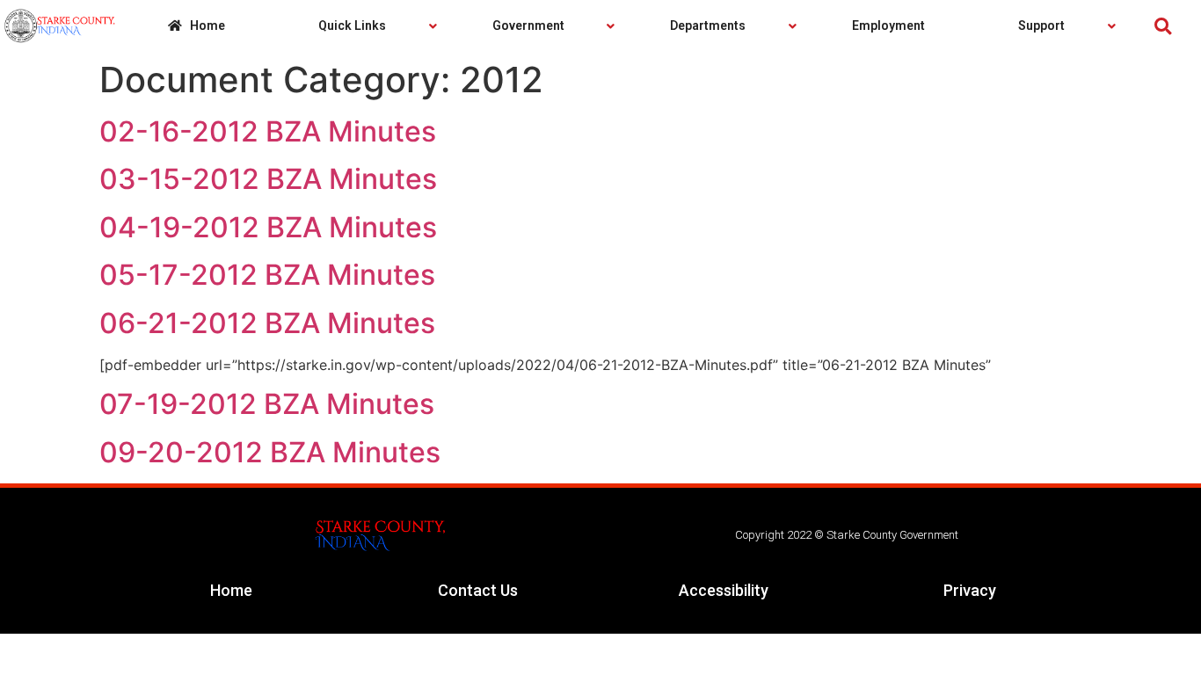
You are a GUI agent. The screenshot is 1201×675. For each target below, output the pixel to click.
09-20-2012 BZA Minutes (269, 452)
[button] (1162, 26)
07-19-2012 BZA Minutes (266, 404)
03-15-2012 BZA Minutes (268, 179)
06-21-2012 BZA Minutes (267, 323)
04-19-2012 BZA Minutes (268, 227)
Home (231, 590)
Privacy (969, 590)
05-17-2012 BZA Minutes (267, 275)
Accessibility (723, 590)
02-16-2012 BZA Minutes (267, 131)
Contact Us (478, 590)
